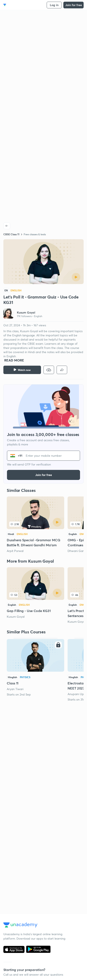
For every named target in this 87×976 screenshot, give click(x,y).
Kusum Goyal (15, 617)
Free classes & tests (35, 234)
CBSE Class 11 (11, 234)
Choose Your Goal (22, 5)
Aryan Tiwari (15, 689)
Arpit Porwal (15, 551)
